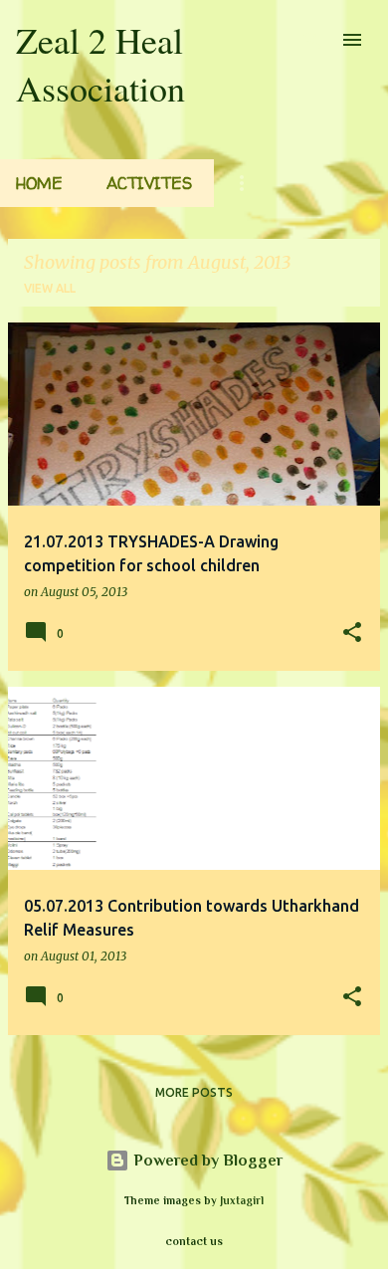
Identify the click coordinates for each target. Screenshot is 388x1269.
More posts (194, 1092)
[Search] (312, 40)
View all (50, 288)
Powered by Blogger (206, 1160)
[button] (352, 633)
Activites (149, 183)
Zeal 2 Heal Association (100, 63)
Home (39, 183)
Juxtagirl (242, 1200)
